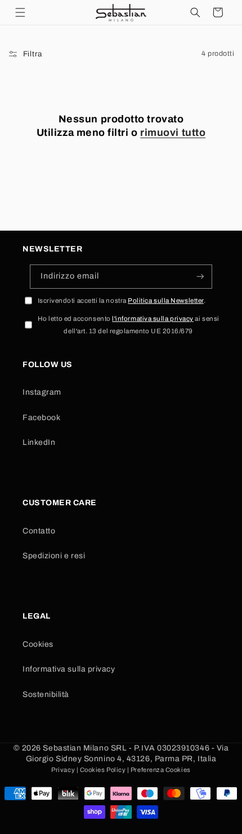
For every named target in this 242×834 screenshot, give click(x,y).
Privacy (63, 769)
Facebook (41, 417)
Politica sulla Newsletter (166, 300)
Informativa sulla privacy (69, 669)
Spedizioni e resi (54, 555)
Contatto (39, 531)
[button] (20, 12)
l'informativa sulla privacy (153, 318)
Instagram (42, 392)
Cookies (38, 644)
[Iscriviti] (200, 276)
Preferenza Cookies (161, 769)
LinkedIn (39, 442)
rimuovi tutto (172, 132)
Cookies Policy (103, 769)
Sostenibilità (46, 694)
